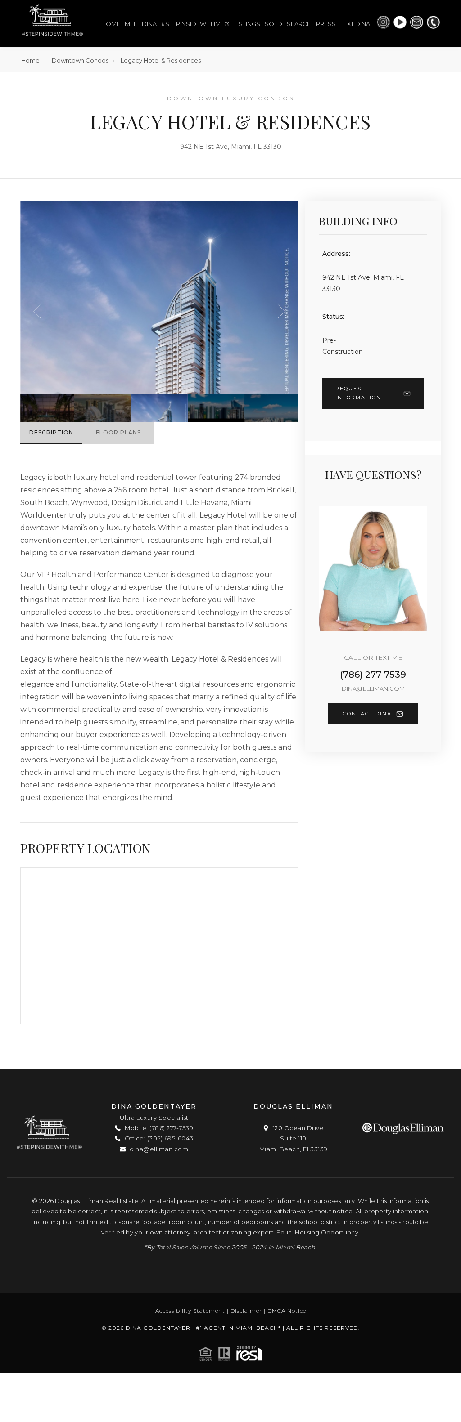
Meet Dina (141, 23)
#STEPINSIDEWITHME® (195, 23)
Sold (273, 23)
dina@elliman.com (373, 688)
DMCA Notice (286, 1310)
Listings (247, 23)
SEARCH (299, 23)
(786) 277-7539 (373, 674)
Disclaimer (246, 1310)
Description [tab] (51, 432)
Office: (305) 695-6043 (158, 1138)
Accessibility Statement (190, 1310)
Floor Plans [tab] (118, 432)
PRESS (326, 23)
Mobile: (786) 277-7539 (158, 1127)
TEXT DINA (355, 23)
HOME (110, 23)
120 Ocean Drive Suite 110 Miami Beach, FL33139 (293, 1138)
